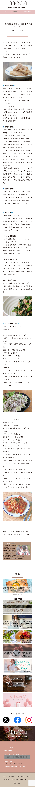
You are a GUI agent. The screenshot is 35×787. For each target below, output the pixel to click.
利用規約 (11, 776)
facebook (17, 763)
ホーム (5, 776)
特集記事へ (8, 751)
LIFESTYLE (27, 12)
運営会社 (6, 780)
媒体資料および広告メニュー (20, 780)
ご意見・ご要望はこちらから (17, 757)
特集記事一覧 (17, 595)
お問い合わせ (16, 783)
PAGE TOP (8, 748)
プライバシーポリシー (23, 776)
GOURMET (15, 12)
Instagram (8, 763)
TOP (5, 12)
